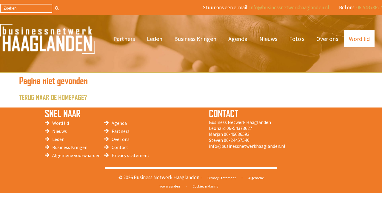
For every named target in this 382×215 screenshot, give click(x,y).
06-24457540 (236, 140)
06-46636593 (236, 134)
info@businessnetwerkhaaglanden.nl (247, 146)
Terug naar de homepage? (53, 97)
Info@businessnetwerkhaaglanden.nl (289, 7)
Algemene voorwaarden (76, 155)
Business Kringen (195, 38)
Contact (120, 147)
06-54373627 (369, 7)
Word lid (359, 38)
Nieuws (268, 38)
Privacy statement (131, 155)
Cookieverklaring (205, 186)
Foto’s (296, 38)
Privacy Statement (221, 178)
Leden (154, 38)
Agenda (237, 38)
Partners (124, 38)
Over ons (327, 38)
